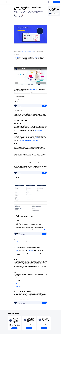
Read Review (14, 328)
